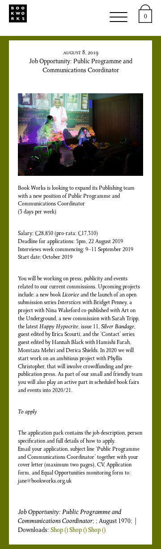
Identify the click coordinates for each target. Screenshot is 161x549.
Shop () (59, 530)
